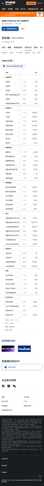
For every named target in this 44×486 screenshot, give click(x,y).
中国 (16, 9)
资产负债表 (19, 52)
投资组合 (5, 406)
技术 (36, 47)
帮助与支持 (27, 406)
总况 (3, 47)
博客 (3, 397)
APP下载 (5, 401)
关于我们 (27, 397)
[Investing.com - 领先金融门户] (10, 3)
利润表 (11, 52)
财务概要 (4, 52)
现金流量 (27, 52)
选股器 (10, 9)
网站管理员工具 (7, 410)
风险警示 (4, 472)
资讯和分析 (18, 47)
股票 (4, 9)
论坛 (42, 47)
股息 (39, 52)
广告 (25, 401)
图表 (9, 47)
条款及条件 (5, 459)
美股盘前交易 (33, 9)
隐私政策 (4, 465)
